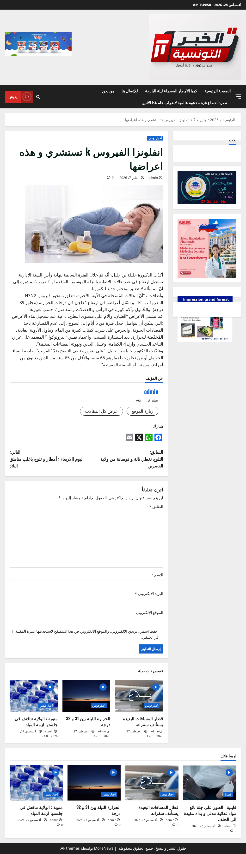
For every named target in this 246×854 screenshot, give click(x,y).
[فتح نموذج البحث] (38, 96)
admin (153, 177)
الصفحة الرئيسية (217, 91)
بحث (232, 139)
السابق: (131, 459)
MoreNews (103, 848)
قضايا (228, 794)
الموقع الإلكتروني (149, 612)
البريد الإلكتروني (149, 593)
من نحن (108, 91)
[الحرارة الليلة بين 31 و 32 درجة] (86, 696)
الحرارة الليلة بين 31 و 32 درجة (88, 721)
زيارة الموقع (142, 411)
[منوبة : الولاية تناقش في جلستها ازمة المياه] (34, 696)
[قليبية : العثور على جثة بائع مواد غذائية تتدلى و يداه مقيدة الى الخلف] (209, 783)
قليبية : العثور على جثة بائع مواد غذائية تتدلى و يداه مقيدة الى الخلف (210, 813)
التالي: (47, 459)
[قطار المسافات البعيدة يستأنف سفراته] (139, 696)
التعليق (156, 506)
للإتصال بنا (130, 91)
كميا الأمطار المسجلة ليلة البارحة (171, 91)
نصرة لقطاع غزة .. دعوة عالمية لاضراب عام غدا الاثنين (184, 102)
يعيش (12, 96)
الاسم (157, 574)
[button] (238, 96)
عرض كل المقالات (101, 411)
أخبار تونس (155, 138)
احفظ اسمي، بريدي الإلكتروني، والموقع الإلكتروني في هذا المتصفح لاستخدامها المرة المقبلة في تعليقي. (87, 634)
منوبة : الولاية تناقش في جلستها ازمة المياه (36, 721)
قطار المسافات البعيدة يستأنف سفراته (143, 721)
